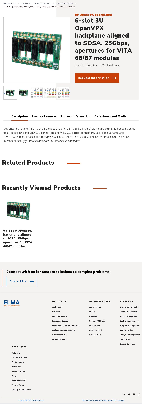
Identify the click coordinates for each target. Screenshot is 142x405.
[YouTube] (134, 394)
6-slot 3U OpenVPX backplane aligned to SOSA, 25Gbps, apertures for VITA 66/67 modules (17, 238)
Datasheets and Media (110, 116)
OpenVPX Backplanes (64, 3)
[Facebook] (139, 394)
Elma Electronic (9, 3)
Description (19, 116)
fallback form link (81, 85)
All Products (25, 3)
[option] (36, 50)
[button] (4, 93)
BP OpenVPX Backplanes (93, 15)
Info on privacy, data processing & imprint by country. (103, 400)
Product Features (44, 116)
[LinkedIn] (124, 394)
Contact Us (18, 281)
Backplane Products (43, 3)
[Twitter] (129, 394)
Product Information (75, 116)
